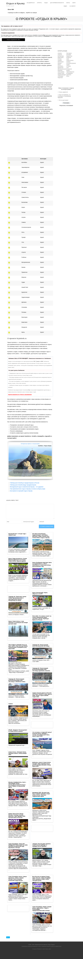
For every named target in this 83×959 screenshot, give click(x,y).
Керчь (59, 64)
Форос (68, 70)
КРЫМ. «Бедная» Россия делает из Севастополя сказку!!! (17, 730)
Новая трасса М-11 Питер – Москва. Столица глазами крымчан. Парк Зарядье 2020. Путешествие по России (16, 815)
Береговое (60, 57)
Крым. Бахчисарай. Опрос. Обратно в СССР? (40, 593)
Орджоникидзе (62, 74)
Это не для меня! (63, 100)
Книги (73, 2)
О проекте (34, 948)
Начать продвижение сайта (13, 39)
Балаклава (61, 56)
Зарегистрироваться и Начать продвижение (20, 394)
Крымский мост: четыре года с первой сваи (17, 534)
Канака (59, 63)
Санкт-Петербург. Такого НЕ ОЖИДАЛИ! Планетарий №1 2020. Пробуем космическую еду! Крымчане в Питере (18, 845)
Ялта (67, 76)
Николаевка (61, 72)
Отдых (46, 2)
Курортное (60, 67)
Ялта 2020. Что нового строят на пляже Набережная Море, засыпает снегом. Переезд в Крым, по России (41, 618)
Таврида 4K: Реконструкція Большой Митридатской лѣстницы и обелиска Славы (16, 680)
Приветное (69, 56)
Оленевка (60, 76)
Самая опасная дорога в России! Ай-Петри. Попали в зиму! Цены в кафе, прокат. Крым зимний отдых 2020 (42, 694)
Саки (67, 59)
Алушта (60, 54)
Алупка (60, 53)
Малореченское (62, 69)
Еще (8, 937)
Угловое (68, 66)
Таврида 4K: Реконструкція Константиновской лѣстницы (40, 645)
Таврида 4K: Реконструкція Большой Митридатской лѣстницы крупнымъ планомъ (41, 669)
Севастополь (69, 60)
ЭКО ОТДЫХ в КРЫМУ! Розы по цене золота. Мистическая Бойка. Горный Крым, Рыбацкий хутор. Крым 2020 (18, 646)
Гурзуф (60, 60)
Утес (67, 67)
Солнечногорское (71, 63)
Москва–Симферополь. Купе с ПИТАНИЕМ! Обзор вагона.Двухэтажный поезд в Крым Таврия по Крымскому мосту (17, 785)
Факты (68, 2)
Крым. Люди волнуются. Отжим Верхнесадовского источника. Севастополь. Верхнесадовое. (17, 560)
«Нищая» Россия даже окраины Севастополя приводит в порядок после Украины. (41, 845)
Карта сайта (48, 948)
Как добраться (30, 2)
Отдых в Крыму (15, 3)
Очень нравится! (63, 92)
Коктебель (60, 66)
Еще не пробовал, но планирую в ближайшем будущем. (64, 96)
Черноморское (70, 72)
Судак (68, 64)
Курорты (39, 2)
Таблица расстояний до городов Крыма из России (24, 483)
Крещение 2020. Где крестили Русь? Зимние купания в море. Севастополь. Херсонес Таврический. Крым (41, 794)
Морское (60, 70)
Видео (65, 6)
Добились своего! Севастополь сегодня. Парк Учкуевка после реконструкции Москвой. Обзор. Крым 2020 (41, 764)
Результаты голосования (66, 105)
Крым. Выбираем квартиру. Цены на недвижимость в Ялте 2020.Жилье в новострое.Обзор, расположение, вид (42, 564)
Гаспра (59, 59)
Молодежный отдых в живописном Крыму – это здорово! (26, 486)
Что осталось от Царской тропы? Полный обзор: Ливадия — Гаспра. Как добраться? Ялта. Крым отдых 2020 (42, 734)
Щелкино (68, 74)
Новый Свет (61, 73)
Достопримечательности (57, 2)
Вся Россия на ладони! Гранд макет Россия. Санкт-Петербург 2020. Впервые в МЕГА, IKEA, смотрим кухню (41, 878)
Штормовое (69, 73)
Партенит (60, 77)
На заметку (72, 6)
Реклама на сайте (41, 948)
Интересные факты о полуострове (30, 443)
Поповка (68, 54)
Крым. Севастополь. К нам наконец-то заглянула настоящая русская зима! (18, 623)
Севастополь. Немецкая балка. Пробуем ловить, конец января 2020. (17, 753)
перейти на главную (31, 12)
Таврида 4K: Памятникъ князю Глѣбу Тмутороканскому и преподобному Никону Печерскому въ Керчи (17, 598)
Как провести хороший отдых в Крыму (21, 491)
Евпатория (61, 61)
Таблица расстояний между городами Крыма (23, 485)
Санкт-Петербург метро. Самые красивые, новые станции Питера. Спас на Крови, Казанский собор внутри (17, 878)
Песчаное (69, 53)
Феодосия (69, 69)
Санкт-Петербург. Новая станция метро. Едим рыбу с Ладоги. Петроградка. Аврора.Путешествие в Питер (41, 908)
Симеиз (10, 703)
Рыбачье (68, 57)
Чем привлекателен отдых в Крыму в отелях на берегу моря (27, 489)
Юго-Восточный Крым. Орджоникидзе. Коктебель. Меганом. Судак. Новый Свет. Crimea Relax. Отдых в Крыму (40, 535)
